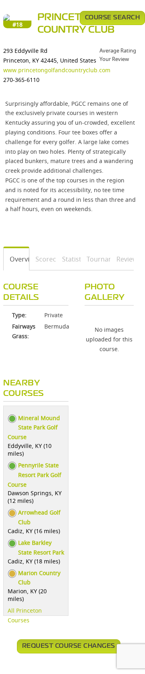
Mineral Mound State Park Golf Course (34, 427)
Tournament (96, 259)
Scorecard (42, 259)
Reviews (122, 259)
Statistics (68, 259)
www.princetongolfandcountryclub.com (56, 70)
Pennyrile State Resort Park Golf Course (34, 474)
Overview (16, 259)
